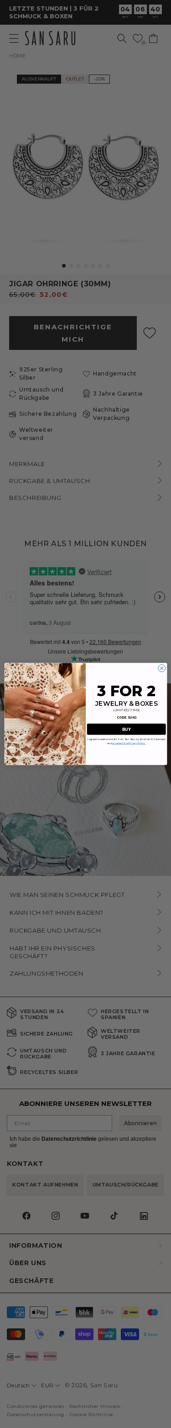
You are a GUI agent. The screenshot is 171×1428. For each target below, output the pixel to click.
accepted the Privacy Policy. (129, 743)
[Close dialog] (161, 668)
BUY (126, 729)
